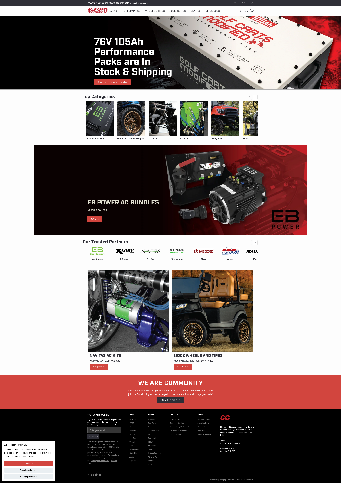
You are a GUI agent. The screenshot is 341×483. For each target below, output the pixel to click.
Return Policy (202, 427)
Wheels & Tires (155, 10)
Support (200, 414)
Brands (196, 10)
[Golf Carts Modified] (97, 11)
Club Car (133, 419)
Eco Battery (152, 423)
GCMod (151, 419)
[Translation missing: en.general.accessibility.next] (255, 97)
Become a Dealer (240, 3)
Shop (131, 414)
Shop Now (98, 366)
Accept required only (28, 470)
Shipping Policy (203, 423)
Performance (131, 10)
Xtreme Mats (153, 457)
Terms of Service (177, 423)
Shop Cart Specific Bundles (112, 82)
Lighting (132, 461)
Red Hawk (152, 438)
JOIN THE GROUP (170, 400)
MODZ (150, 434)
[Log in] (246, 11)
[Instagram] (92, 474)
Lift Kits (132, 438)
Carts (114, 10)
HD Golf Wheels (154, 453)
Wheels (132, 442)
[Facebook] (96, 474)
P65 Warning (175, 434)
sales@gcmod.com (140, 3)
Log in (251, 3)
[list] (170, 120)
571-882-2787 (118, 3)
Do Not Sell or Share (178, 430)
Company (174, 414)
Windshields (134, 449)
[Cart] (251, 11)
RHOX (150, 442)
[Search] (241, 11)
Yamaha (132, 427)
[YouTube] (100, 474)
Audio (131, 457)
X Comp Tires (153, 430)
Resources (212, 10)
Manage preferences (29, 476)
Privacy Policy (175, 419)
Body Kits (133, 453)
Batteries (133, 430)
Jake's (150, 449)
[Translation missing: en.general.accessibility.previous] (249, 97)
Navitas (151, 427)
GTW (150, 464)
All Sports (152, 446)
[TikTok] (88, 474)
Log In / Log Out (204, 419)
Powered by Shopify (218, 479)
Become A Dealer (204, 434)
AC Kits (95, 219)
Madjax (151, 461)
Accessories (177, 10)
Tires (131, 446)
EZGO (131, 423)
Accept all (29, 463)
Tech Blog (201, 430)
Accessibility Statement (179, 427)
